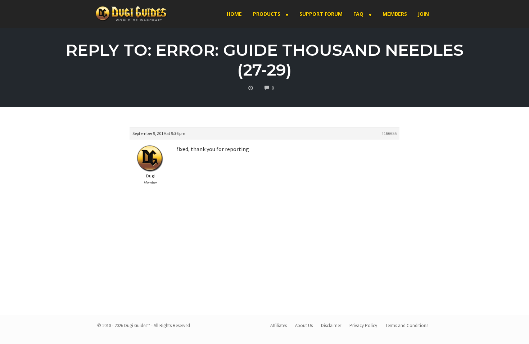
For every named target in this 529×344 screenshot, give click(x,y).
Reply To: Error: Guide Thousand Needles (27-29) (265, 60)
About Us (304, 325)
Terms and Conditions (406, 325)
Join (423, 13)
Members (395, 13)
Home (234, 13)
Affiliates (278, 325)
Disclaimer (331, 325)
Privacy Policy (363, 325)
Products (266, 13)
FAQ (358, 13)
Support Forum (321, 13)
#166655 (389, 133)
